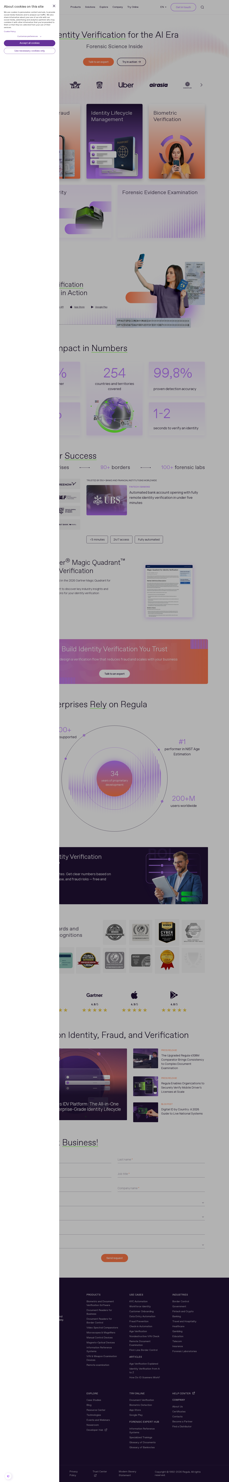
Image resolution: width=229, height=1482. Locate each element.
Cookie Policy (10, 31)
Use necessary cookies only (29, 50)
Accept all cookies (30, 43)
